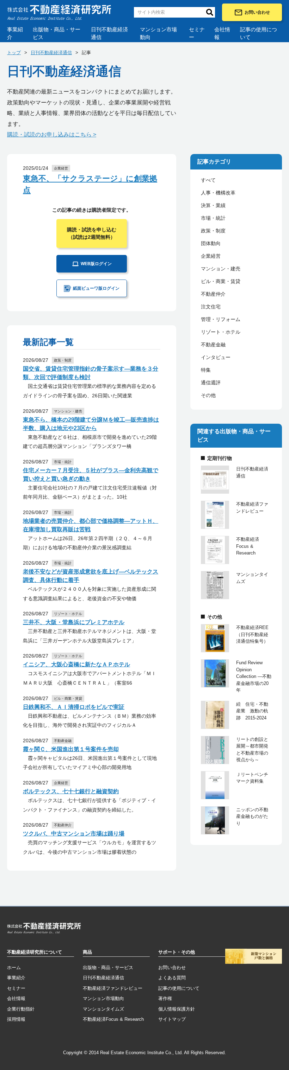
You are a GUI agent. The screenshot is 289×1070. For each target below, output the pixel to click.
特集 (206, 370)
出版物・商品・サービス (56, 33)
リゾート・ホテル (220, 332)
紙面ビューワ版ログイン (96, 288)
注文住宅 (211, 306)
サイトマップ (172, 1019)
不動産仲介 (213, 294)
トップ (14, 52)
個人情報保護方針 (176, 1009)
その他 (208, 395)
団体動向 (211, 243)
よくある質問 (172, 977)
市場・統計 (213, 218)
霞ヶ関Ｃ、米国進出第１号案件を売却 (71, 749)
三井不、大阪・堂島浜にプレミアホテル (73, 622)
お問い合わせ (257, 12)
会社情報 (222, 33)
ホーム (14, 967)
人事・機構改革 (218, 193)
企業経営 (211, 256)
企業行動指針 (21, 1009)
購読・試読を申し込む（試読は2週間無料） (91, 233)
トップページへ (44, 929)
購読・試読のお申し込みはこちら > (51, 134)
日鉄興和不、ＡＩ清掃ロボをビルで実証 (73, 707)
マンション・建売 (220, 268)
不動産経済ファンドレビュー (112, 988)
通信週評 (211, 382)
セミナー (197, 33)
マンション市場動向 (158, 33)
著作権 (165, 998)
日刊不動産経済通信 (109, 33)
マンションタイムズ (103, 1009)
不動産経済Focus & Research (113, 1019)
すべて (208, 180)
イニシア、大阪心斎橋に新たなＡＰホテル (76, 664)
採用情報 (16, 1019)
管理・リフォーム (220, 319)
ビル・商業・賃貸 (220, 281)
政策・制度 (213, 230)
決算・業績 (213, 205)
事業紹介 (15, 33)
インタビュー (215, 357)
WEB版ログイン (96, 263)
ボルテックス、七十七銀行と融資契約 (71, 791)
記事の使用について (258, 33)
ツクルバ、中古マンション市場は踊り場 (73, 834)
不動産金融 (213, 344)
